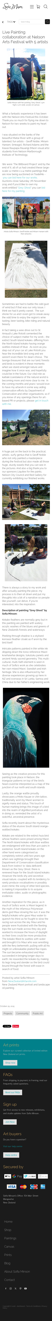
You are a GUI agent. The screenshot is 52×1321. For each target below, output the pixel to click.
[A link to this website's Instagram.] (11, 1288)
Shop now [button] (10, 1062)
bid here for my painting (23, 189)
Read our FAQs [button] (12, 1092)
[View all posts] (2, 22)
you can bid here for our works (20, 177)
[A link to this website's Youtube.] (25, 1288)
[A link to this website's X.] (15, 1288)
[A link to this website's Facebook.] (6, 1288)
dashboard (21, 1306)
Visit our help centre (12, 1146)
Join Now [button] (10, 1121)
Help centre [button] (11, 1155)
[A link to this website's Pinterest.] (20, 1288)
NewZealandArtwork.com (22, 981)
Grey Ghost (24, 187)
